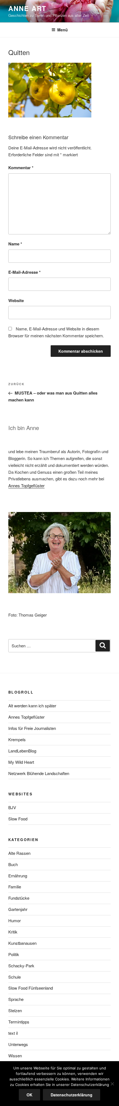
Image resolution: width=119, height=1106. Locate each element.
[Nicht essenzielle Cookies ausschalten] (112, 1083)
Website (16, 300)
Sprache (16, 999)
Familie (14, 886)
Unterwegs (18, 1044)
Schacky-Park (21, 965)
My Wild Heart (21, 762)
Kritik (12, 932)
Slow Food (17, 819)
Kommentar (20, 168)
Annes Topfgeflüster (26, 485)
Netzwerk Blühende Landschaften (38, 773)
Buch (13, 864)
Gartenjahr (17, 909)
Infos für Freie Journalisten (32, 728)
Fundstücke (18, 898)
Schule (14, 977)
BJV (12, 807)
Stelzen (15, 1010)
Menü (62, 29)
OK (29, 1094)
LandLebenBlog (22, 751)
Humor (14, 920)
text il (13, 1033)
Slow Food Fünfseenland (30, 988)
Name (15, 244)
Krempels (17, 739)
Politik (13, 954)
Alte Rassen (19, 853)
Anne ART (27, 8)
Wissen (15, 1055)
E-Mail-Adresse (24, 272)
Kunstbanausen (22, 943)
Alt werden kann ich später (32, 705)
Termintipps (18, 1022)
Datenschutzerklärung (71, 1094)
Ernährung (17, 875)
